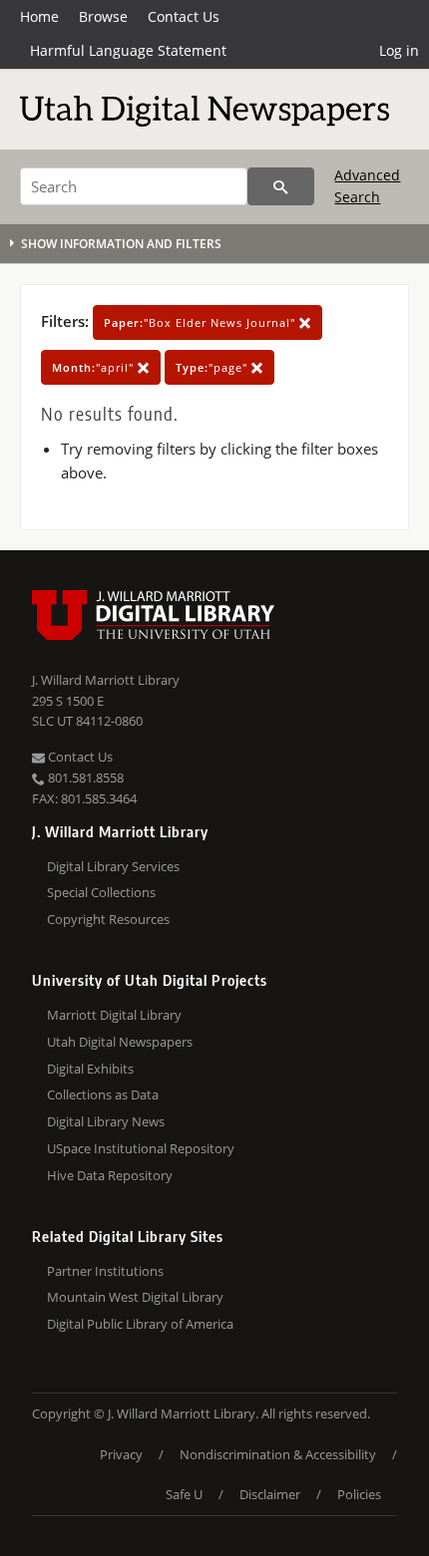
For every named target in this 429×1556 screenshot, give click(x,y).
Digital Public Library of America (140, 1324)
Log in (399, 50)
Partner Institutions (105, 1271)
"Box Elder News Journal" (201, 322)
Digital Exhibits (90, 1069)
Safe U (184, 1494)
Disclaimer (269, 1494)
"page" (213, 367)
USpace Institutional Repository (140, 1148)
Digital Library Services (113, 866)
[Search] (280, 186)
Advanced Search (367, 185)
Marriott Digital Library (114, 1015)
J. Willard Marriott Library (106, 680)
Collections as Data (103, 1094)
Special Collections (101, 892)
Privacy (121, 1454)
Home (39, 16)
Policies (359, 1494)
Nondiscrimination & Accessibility (278, 1454)
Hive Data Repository (110, 1175)
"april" (95, 367)
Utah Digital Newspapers (120, 1042)
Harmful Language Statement (128, 50)
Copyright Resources (108, 919)
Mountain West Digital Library (135, 1297)
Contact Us (183, 16)
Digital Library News (106, 1121)
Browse (103, 16)
